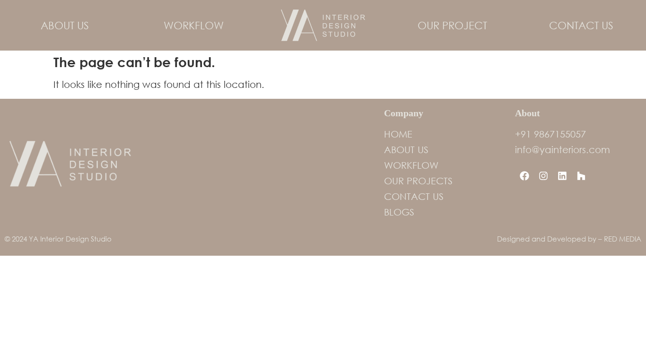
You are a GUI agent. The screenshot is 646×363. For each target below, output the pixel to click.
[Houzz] (581, 175)
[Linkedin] (562, 175)
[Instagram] (543, 175)
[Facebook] (524, 175)
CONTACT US (581, 25)
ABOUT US (65, 25)
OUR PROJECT (452, 25)
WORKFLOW (194, 25)
